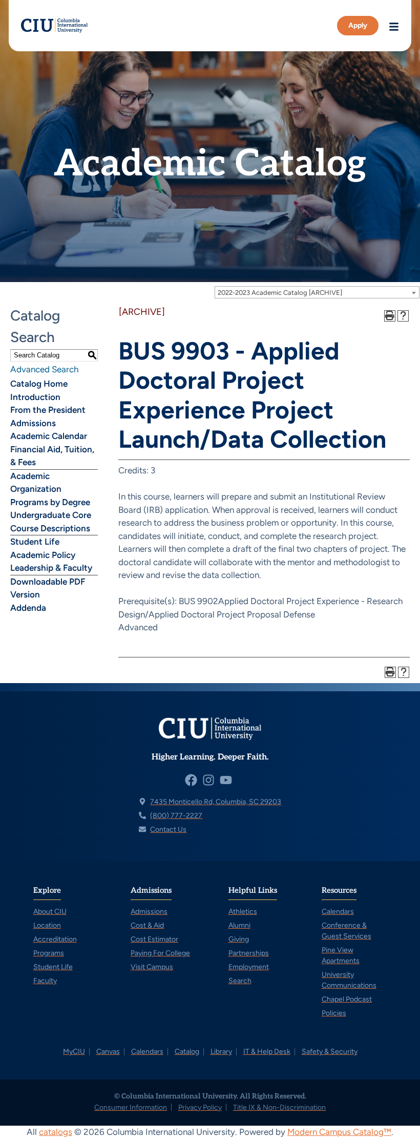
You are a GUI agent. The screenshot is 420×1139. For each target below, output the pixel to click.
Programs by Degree (50, 502)
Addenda (28, 608)
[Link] (54, 25)
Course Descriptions (50, 528)
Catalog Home (39, 383)
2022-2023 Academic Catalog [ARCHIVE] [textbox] (280, 292)
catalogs (55, 1132)
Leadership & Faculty (51, 568)
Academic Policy (42, 555)
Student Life (34, 541)
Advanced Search (44, 369)
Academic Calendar (48, 436)
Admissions (33, 423)
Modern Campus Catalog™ (339, 1132)
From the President (48, 410)
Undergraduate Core (50, 515)
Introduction (35, 397)
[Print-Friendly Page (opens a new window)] (389, 316)
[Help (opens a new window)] (403, 316)
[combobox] (317, 292)
